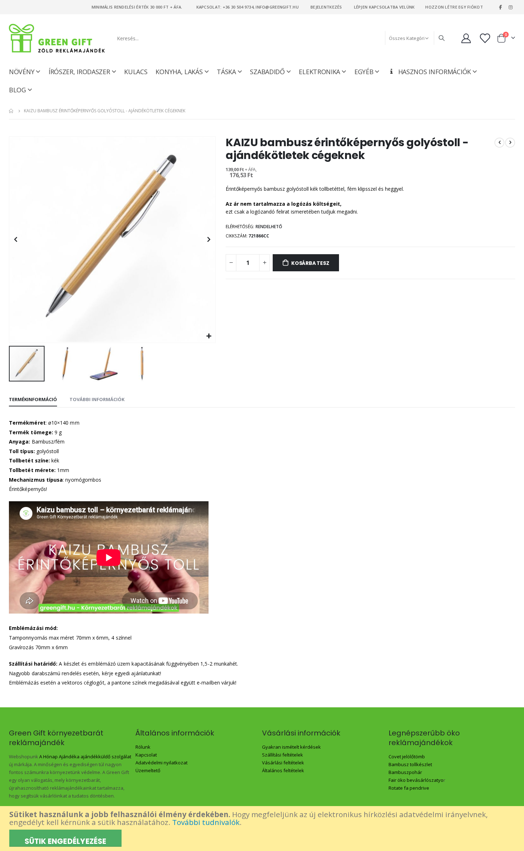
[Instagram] (510, 7)
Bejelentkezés (326, 7)
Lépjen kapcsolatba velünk (384, 7)
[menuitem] (20, 89)
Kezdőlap (11, 111)
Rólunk (142, 747)
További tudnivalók (206, 822)
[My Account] (466, 38)
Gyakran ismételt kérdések (291, 747)
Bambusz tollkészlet (410, 764)
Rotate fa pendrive (409, 788)
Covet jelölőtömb (407, 756)
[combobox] (280, 38)
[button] (209, 336)
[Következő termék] (510, 143)
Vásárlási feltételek (283, 762)
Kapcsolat (146, 755)
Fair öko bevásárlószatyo (416, 780)
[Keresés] (441, 38)
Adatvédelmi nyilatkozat (161, 762)
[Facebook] (500, 7)
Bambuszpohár (405, 772)
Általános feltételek (283, 770)
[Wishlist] (485, 38)
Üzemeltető (147, 770)
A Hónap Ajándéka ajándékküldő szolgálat (85, 756)
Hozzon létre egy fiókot (454, 7)
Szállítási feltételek (282, 755)
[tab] (33, 399)
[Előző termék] (499, 143)
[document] (263, 828)
